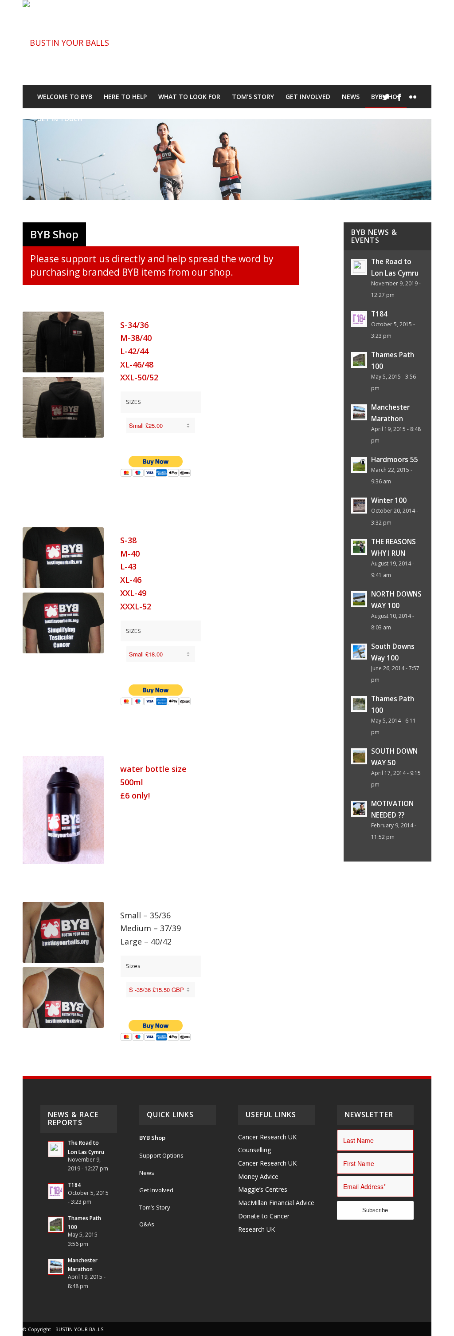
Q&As (146, 1224)
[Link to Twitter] (386, 96)
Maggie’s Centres (262, 1189)
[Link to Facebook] (399, 96)
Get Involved (156, 1190)
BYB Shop (152, 1138)
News (146, 1173)
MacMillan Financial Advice (276, 1202)
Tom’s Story (154, 1207)
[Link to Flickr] (412, 96)
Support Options (161, 1155)
